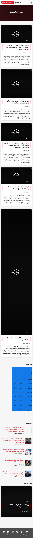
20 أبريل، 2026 (26, 150)
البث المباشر (7, 2)
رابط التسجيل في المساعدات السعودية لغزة (19, 506)
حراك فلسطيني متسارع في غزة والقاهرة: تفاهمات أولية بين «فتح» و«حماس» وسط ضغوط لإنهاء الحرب (16, 145)
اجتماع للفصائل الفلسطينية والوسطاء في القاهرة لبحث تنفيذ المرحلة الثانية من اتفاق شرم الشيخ (16, 47)
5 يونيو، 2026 (26, 106)
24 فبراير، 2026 (26, 192)
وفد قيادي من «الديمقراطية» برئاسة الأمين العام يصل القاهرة (17, 102)
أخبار (27, 40)
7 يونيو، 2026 (26, 52)
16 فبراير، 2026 (26, 343)
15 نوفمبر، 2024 (26, 511)
